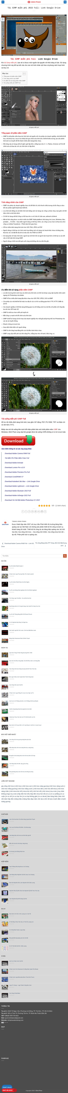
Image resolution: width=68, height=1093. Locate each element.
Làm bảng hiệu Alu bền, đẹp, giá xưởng (18, 763)
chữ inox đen (38, 789)
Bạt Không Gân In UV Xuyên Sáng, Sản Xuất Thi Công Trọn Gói (24, 606)
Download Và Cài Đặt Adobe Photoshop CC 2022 (22, 500)
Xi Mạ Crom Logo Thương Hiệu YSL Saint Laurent (21, 574)
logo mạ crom (12, 794)
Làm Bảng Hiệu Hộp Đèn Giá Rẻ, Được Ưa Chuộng (21, 874)
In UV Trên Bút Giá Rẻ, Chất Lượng (17, 946)
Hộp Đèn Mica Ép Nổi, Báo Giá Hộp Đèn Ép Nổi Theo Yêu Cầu (24, 890)
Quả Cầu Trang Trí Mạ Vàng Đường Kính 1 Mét (20, 652)
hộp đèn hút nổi (23, 794)
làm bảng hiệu (53, 796)
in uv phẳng (55, 794)
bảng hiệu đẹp (28, 799)
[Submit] (65, 556)
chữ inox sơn (27, 786)
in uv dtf (9, 796)
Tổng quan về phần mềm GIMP (12, 76)
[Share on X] (26, 511)
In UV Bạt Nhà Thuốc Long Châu (17, 930)
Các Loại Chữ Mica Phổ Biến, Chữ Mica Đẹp (20, 827)
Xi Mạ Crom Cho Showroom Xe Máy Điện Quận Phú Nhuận (23, 969)
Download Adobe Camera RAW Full (17, 453)
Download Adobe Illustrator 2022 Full (18, 491)
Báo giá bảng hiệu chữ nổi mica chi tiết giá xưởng (21, 771)
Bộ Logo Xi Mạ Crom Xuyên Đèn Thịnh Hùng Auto (21, 677)
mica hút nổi (27, 791)
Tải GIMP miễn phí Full (23, 59)
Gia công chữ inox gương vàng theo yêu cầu (20, 739)
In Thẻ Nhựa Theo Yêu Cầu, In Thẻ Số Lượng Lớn (21, 922)
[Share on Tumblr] (45, 511)
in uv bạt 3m (17, 796)
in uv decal (42, 796)
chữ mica (46, 791)
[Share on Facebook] (22, 511)
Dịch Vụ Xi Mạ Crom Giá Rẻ (16, 961)
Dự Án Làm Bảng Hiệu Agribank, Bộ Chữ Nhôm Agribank (23, 590)
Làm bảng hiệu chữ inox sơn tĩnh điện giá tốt (20, 835)
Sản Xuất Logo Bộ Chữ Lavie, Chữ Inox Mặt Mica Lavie (22, 630)
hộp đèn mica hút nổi (37, 794)
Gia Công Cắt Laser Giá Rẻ (16, 685)
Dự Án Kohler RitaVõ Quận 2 (16, 566)
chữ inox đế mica (50, 789)
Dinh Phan (39, 1090)
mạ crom (53, 791)
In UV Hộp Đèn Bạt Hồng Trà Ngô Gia (18, 622)
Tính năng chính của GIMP (11, 78)
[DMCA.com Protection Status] (4, 1022)
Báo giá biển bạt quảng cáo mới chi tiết (18, 938)
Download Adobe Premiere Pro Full (17, 472)
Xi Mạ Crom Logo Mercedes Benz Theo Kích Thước (21, 977)
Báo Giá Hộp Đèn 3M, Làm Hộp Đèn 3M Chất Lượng (22, 882)
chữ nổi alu (48, 799)
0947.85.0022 (7, 1090)
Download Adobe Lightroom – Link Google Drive (22, 486)
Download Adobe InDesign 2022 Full (17, 495)
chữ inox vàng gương (41, 786)
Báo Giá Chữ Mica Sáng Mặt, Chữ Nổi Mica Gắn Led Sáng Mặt (24, 660)
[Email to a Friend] (32, 511)
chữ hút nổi (37, 791)
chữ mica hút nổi (16, 791)
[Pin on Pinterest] (35, 511)
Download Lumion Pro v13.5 (15, 467)
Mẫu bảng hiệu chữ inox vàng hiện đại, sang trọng (21, 747)
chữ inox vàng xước (57, 786)
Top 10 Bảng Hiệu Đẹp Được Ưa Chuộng (19, 866)
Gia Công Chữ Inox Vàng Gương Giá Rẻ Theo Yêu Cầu (22, 668)
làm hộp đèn (9, 799)
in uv (48, 794)
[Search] (65, 2)
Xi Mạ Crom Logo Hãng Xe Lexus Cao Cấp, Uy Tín (21, 693)
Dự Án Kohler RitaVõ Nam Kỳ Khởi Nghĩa (19, 582)
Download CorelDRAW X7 (14, 477)
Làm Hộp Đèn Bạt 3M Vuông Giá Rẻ (18, 898)
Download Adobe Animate (14, 463)
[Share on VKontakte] (38, 511)
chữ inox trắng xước (25, 789)
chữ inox (18, 786)
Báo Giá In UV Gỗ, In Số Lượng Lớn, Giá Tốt (20, 913)
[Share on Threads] (29, 511)
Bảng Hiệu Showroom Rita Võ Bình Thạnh (19, 638)
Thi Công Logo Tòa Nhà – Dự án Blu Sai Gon (20, 598)
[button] (3, 2)
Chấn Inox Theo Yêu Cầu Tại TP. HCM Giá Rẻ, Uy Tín (22, 717)
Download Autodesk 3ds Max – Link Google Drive (22, 481)
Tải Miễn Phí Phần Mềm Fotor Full (17, 458)
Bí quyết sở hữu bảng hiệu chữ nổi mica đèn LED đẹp (22, 755)
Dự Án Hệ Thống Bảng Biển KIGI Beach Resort (20, 614)
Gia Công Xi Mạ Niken (14, 993)
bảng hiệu (18, 799)
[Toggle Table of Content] (23, 73)
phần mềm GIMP (26, 290)
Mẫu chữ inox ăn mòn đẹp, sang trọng (18, 843)
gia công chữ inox (7, 786)
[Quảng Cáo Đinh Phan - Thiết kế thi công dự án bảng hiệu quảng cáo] (34, 2)
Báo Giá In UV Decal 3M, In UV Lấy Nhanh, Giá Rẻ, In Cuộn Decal (25, 725)
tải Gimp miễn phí (10, 63)
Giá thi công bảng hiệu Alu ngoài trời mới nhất (20, 709)
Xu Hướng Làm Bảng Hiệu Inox (17, 851)
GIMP (56, 429)
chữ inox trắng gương (9, 789)
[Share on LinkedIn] (42, 511)
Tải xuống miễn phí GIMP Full (12, 83)
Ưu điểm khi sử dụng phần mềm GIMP (14, 80)
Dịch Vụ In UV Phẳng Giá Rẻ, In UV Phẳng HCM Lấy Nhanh (23, 701)
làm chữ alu (39, 799)
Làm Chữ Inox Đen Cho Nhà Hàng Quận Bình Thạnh (22, 819)
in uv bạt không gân (30, 796)
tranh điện (57, 799)
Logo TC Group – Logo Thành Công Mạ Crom (20, 985)
